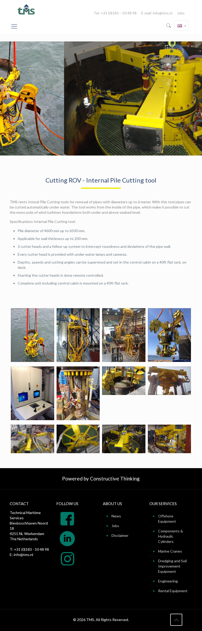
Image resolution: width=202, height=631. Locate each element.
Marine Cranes (170, 551)
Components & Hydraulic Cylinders (170, 536)
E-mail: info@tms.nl (156, 13)
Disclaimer (120, 535)
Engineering (168, 581)
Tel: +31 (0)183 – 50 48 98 (115, 13)
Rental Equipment (173, 591)
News (116, 516)
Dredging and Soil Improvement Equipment (172, 566)
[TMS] (27, 9)
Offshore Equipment (167, 518)
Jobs (181, 13)
